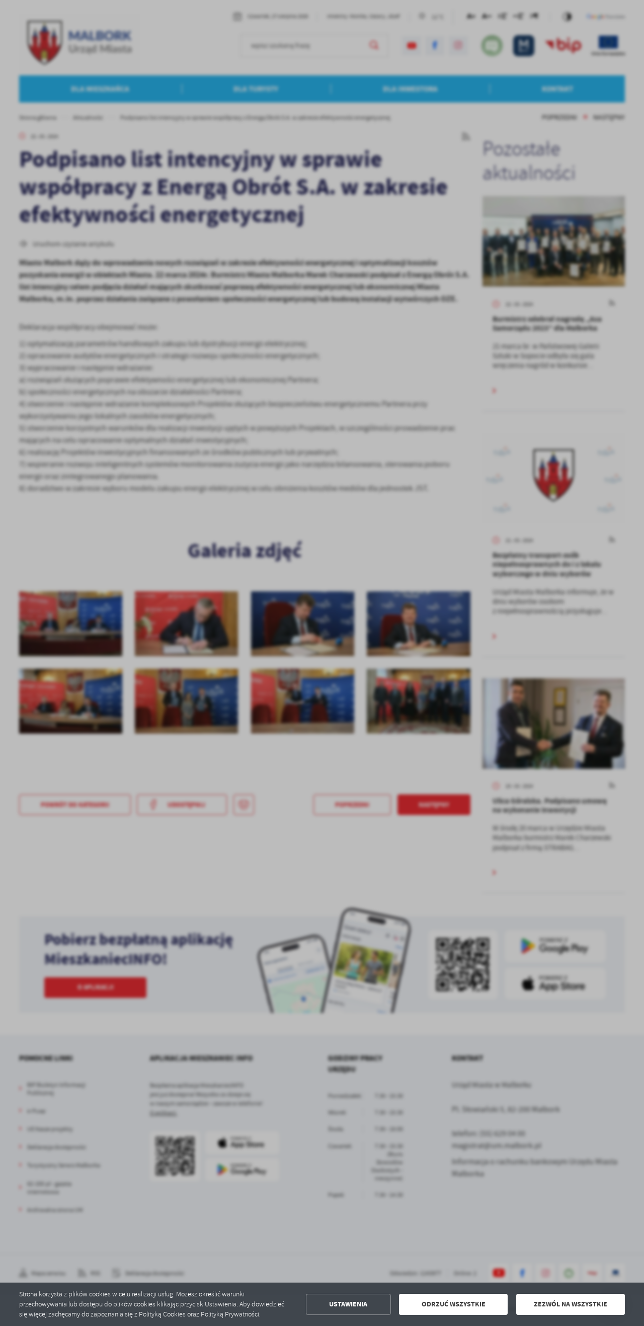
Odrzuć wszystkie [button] (454, 1304)
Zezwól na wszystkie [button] (570, 1304)
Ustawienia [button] (348, 1304)
